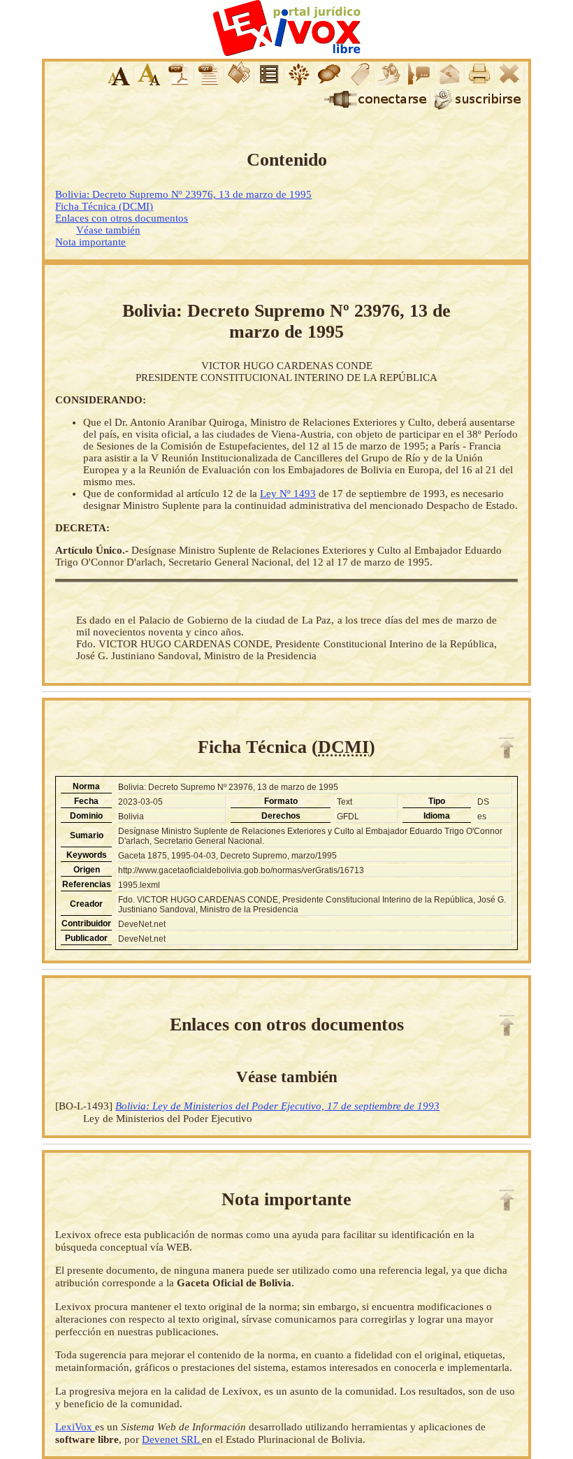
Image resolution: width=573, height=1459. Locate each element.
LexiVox (75, 1426)
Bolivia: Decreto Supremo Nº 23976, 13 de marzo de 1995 (183, 194)
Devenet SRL (172, 1439)
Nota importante (90, 241)
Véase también (108, 230)
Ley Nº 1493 (288, 493)
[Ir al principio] (506, 748)
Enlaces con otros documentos (121, 218)
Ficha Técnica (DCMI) (104, 206)
